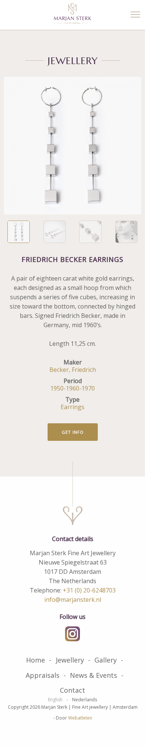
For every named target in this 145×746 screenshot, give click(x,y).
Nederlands (84, 700)
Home (35, 660)
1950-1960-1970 (72, 388)
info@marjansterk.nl (72, 599)
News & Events (93, 675)
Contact (72, 690)
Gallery (105, 660)
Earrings (72, 407)
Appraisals (42, 675)
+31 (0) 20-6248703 (89, 590)
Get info (73, 432)
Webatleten (80, 718)
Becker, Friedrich (72, 370)
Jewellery (70, 660)
